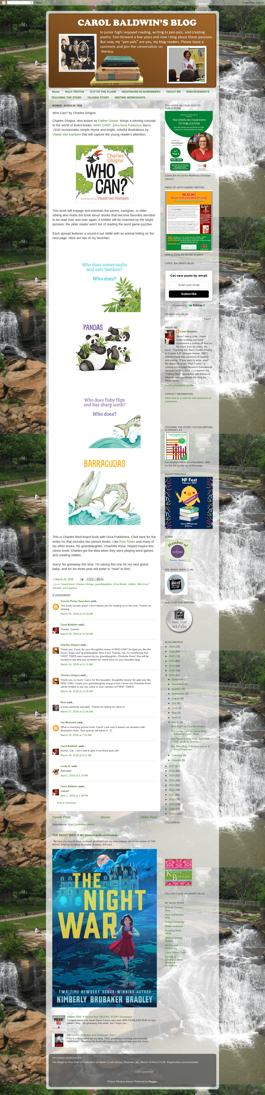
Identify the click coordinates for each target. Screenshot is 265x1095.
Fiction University (174, 922)
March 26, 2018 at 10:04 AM (77, 634)
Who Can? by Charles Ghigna (188, 726)
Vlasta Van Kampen (67, 134)
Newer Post (61, 817)
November (178, 684)
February (177, 755)
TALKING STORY (98, 97)
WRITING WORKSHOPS (130, 97)
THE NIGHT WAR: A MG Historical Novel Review (84, 835)
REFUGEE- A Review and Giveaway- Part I (91, 1035)
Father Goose (108, 121)
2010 (172, 799)
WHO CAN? (102, 125)
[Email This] (88, 579)
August (176, 698)
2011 (172, 794)
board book (67, 584)
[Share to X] (95, 579)
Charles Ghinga (85, 584)
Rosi (63, 702)
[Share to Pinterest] (102, 579)
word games (70, 588)
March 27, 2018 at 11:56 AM (77, 711)
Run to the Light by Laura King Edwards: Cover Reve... (188, 732)
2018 (172, 675)
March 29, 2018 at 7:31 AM (76, 735)
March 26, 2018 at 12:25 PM (77, 691)
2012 (172, 789)
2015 (172, 775)
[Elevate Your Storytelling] (179, 633)
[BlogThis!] (91, 579)
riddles (132, 584)
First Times (127, 541)
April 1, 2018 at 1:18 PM (74, 795)
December (178, 679)
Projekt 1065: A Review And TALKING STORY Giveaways (99, 1016)
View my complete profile (179, 385)
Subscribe (189, 294)
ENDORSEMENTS (197, 91)
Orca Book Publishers (128, 125)
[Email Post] (81, 579)
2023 (172, 651)
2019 (172, 670)
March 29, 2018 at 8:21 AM (76, 755)
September (178, 693)
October (177, 689)
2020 (172, 666)
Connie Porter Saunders (75, 601)
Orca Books (120, 584)
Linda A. (66, 766)
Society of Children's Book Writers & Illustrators (174, 961)
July (174, 703)
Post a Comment (66, 803)
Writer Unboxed (174, 926)
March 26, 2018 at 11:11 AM (77, 664)
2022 (172, 656)
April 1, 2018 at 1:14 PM (74, 775)
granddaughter (103, 584)
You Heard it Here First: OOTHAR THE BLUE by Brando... (190, 740)
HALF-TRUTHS (74, 91)
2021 (172, 661)
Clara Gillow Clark (175, 952)
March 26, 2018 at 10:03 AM (77, 613)
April (175, 717)
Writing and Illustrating (171, 947)
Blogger (153, 1081)
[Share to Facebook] (98, 579)
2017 (172, 766)
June (175, 708)
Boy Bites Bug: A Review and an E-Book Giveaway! (191, 748)
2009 (172, 804)
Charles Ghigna (70, 645)
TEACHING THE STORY (66, 97)
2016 (172, 771)
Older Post (148, 817)
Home (55, 91)
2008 (172, 809)
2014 (172, 780)
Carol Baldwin (69, 624)
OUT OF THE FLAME (103, 91)
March (176, 722)
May (174, 712)
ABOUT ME (173, 91)
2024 (172, 646)
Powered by (180, 305)
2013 (172, 785)
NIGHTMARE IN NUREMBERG (141, 91)
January (177, 760)
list (63, 541)
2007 (172, 813)
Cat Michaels (68, 722)
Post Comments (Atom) (81, 824)
